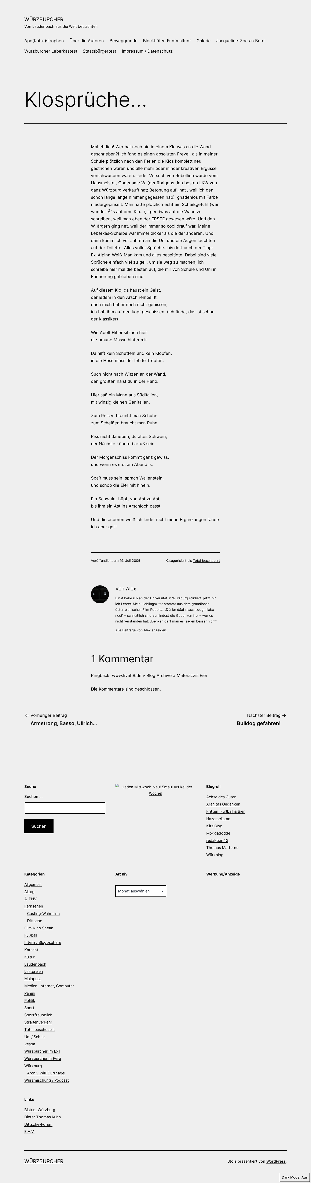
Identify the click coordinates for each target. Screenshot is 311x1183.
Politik (29, 1000)
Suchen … (33, 796)
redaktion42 (217, 840)
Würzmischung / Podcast (46, 1080)
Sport (29, 1007)
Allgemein (33, 884)
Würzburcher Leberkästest (50, 51)
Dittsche (34, 921)
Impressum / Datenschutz (147, 51)
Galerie (204, 40)
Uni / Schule (34, 1037)
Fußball (30, 935)
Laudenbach (35, 964)
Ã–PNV (30, 899)
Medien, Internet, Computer (49, 986)
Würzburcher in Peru (42, 1058)
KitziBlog (214, 826)
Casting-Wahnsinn (43, 913)
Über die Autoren (86, 40)
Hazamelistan (218, 819)
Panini (29, 993)
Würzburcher (43, 19)
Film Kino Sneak (38, 928)
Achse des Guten (221, 797)
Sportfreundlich (38, 1015)
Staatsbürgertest (99, 51)
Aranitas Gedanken (223, 804)
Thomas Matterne (222, 847)
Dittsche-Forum (38, 1124)
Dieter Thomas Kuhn (42, 1117)
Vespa (29, 1044)
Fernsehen (33, 906)
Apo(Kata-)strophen (44, 40)
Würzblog (214, 855)
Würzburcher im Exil (42, 1051)
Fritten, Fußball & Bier (225, 811)
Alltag (29, 891)
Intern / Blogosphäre (42, 942)
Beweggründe (124, 40)
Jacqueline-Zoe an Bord (240, 40)
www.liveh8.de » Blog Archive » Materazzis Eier (159, 675)
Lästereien (33, 971)
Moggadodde (218, 833)
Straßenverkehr (38, 1022)
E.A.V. (29, 1131)
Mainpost (32, 978)
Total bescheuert (206, 560)
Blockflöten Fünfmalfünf (167, 40)
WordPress (276, 1161)
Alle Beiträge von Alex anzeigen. (141, 630)
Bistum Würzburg (39, 1109)
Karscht (31, 950)
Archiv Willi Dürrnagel (46, 1073)
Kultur (29, 957)
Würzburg (33, 1066)
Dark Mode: (291, 1177)
